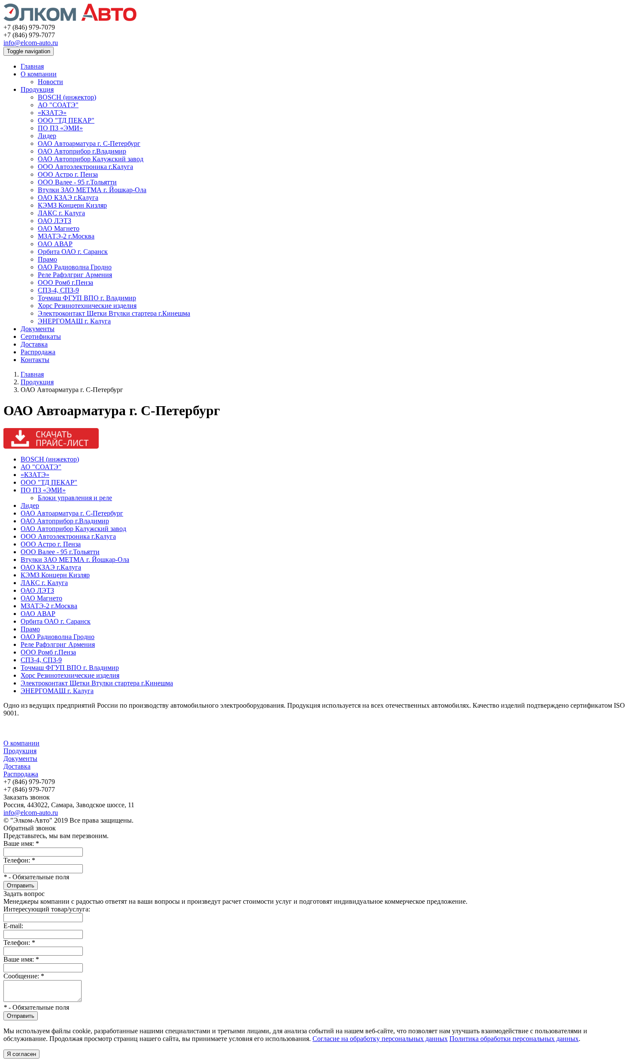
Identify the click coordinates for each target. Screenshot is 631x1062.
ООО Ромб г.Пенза (65, 282)
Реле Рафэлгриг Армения (75, 274)
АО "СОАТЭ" (58, 105)
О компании (39, 74)
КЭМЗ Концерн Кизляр (72, 205)
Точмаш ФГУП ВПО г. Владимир (87, 298)
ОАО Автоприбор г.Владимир (82, 151)
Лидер (47, 135)
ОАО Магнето (58, 228)
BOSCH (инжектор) (67, 97)
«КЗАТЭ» (52, 112)
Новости (50, 81)
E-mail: (13, 925)
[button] (315, 438)
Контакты (35, 359)
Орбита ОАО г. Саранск (73, 251)
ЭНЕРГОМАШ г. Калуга (74, 321)
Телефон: (19, 860)
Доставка (34, 344)
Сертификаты (41, 336)
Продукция (37, 89)
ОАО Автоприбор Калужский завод (90, 159)
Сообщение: (23, 976)
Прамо (47, 259)
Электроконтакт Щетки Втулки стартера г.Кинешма (114, 313)
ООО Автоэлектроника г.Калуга (85, 166)
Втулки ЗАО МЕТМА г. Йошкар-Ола (92, 189)
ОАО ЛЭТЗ (54, 220)
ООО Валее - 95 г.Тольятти (77, 182)
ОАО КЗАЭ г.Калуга (68, 197)
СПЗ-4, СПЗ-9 (58, 290)
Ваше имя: (21, 843)
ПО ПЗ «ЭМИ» (60, 128)
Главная (32, 66)
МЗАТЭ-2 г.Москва (66, 236)
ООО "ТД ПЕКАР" (66, 120)
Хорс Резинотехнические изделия (87, 305)
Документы (38, 328)
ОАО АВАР (55, 243)
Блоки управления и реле (75, 497)
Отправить (20, 885)
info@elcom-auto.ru (30, 42)
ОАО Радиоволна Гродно (75, 267)
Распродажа (38, 352)
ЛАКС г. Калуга (61, 213)
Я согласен (21, 1054)
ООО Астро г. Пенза (68, 174)
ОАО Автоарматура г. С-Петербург (89, 143)
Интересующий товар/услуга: (46, 909)
